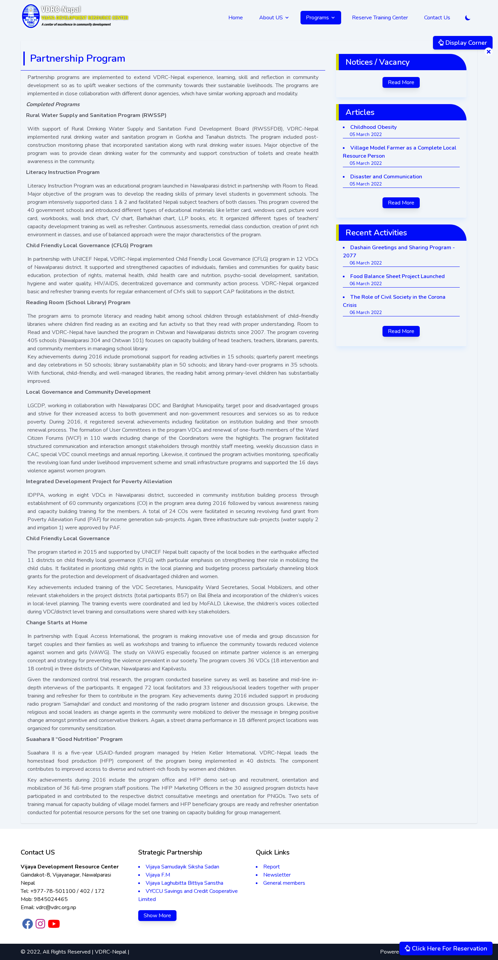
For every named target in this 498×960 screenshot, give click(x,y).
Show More (157, 915)
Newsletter (277, 875)
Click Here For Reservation (448, 948)
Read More (401, 82)
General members (284, 883)
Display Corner (465, 43)
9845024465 (51, 899)
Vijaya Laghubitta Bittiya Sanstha (184, 883)
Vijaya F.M (158, 875)
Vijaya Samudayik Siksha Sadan (182, 866)
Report (271, 866)
